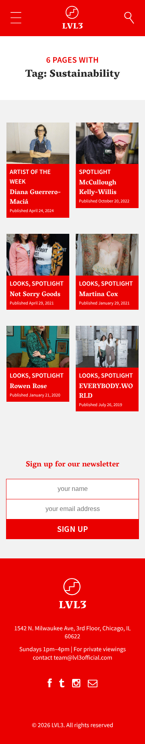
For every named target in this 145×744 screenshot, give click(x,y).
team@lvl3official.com (83, 658)
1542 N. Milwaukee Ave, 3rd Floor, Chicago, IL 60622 (72, 632)
